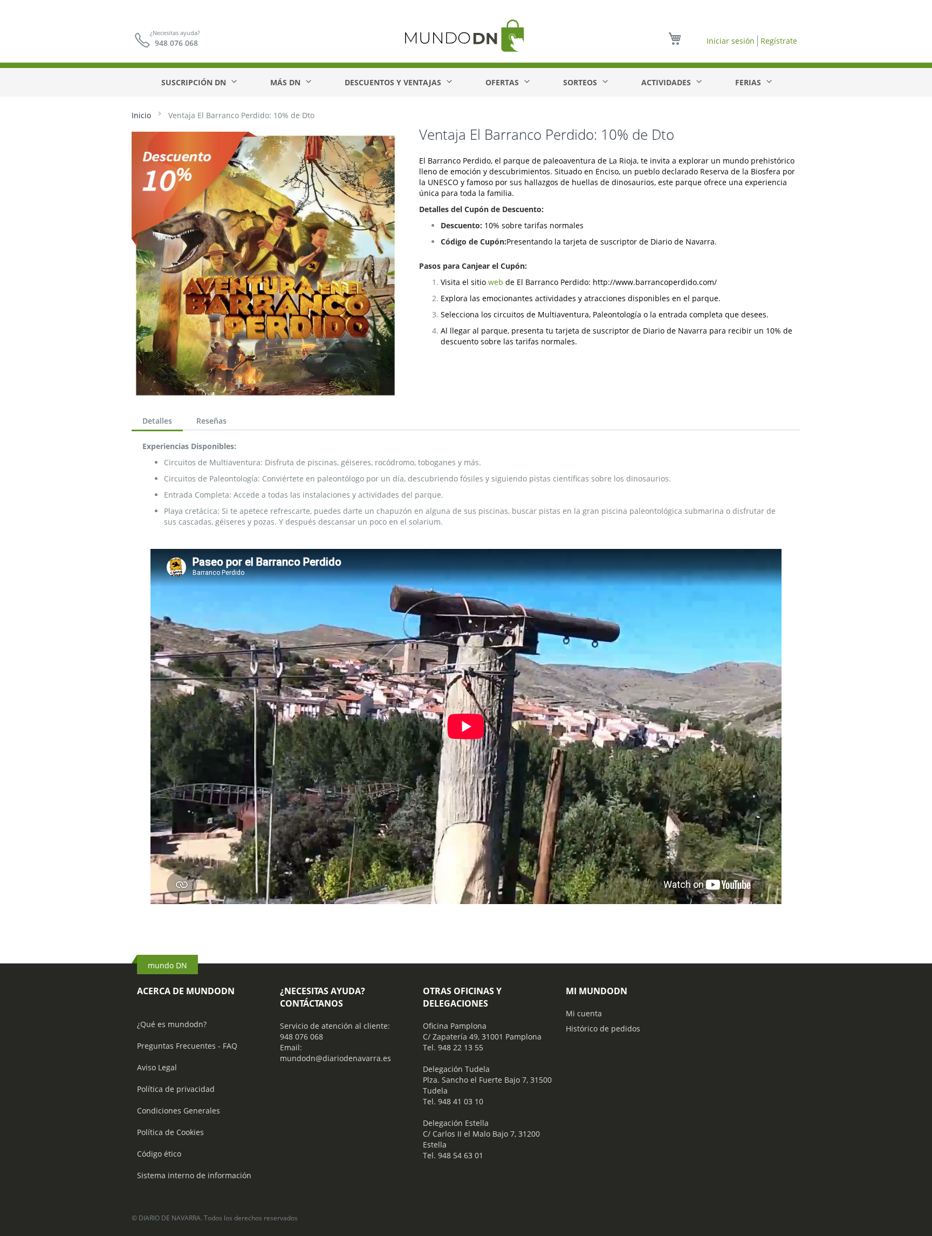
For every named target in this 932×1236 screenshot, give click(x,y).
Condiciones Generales (178, 1110)
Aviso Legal (157, 1067)
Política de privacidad (176, 1089)
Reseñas (211, 421)
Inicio (141, 115)
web (495, 282)
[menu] (466, 82)
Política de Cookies (170, 1132)
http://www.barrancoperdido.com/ (655, 282)
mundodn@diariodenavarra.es (335, 1058)
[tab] (157, 422)
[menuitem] (198, 82)
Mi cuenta (584, 1013)
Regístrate (778, 41)
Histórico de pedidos (603, 1028)
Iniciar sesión (731, 41)
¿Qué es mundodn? (172, 1024)
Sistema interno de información (194, 1175)
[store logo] (466, 35)
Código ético (159, 1154)
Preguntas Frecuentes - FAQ (187, 1046)
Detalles (157, 421)
